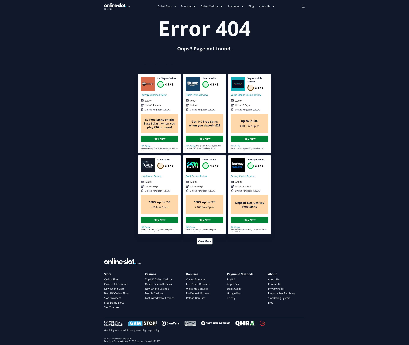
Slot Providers (112, 298)
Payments (233, 6)
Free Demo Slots (114, 302)
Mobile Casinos (154, 293)
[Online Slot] (117, 6)
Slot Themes (111, 307)
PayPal (231, 279)
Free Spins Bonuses (198, 284)
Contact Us (274, 284)
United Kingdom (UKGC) (157, 109)
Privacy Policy (276, 288)
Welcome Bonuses (197, 288)
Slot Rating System (279, 298)
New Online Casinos (157, 288)
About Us (264, 6)
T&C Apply (145, 145)
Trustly (231, 298)
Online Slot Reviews (115, 284)
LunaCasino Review (151, 176)
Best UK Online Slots (116, 293)
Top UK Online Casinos (158, 279)
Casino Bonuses (195, 279)
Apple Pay (233, 284)
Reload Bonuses (195, 298)
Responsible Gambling (281, 293)
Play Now (160, 139)
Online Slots (165, 6)
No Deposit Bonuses (198, 293)
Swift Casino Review (196, 176)
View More (204, 241)
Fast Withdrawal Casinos (159, 298)
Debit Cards (234, 288)
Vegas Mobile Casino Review (246, 94)
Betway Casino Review (243, 176)
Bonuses (186, 6)
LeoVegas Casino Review (154, 94)
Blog (251, 6)
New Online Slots (114, 288)
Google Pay (234, 293)
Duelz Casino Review (197, 94)
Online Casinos (209, 6)
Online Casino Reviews (158, 284)
